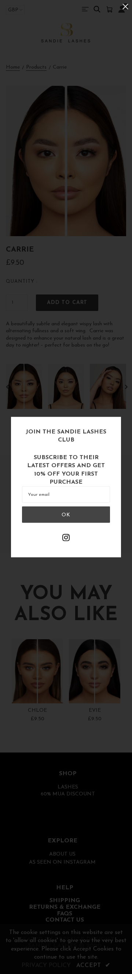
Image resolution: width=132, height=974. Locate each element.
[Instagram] (66, 538)
